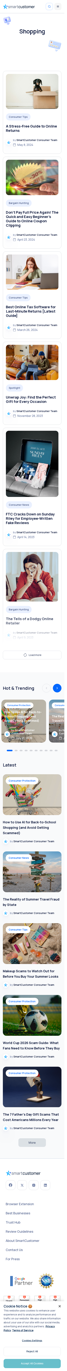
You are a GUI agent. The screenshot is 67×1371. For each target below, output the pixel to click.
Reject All (32, 1351)
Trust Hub (13, 1222)
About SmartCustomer (22, 1240)
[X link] (22, 1185)
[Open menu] (57, 6)
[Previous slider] (57, 688)
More (32, 1143)
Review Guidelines (19, 1231)
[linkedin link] (45, 1185)
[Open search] (49, 6)
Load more (35, 655)
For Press (13, 1259)
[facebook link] (10, 1185)
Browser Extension (20, 1204)
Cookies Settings (32, 1340)
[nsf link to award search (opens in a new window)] (46, 1281)
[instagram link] (34, 1185)
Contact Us (14, 1250)
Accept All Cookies (32, 1363)
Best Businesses (18, 1213)
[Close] (59, 1306)
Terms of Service (22, 1330)
